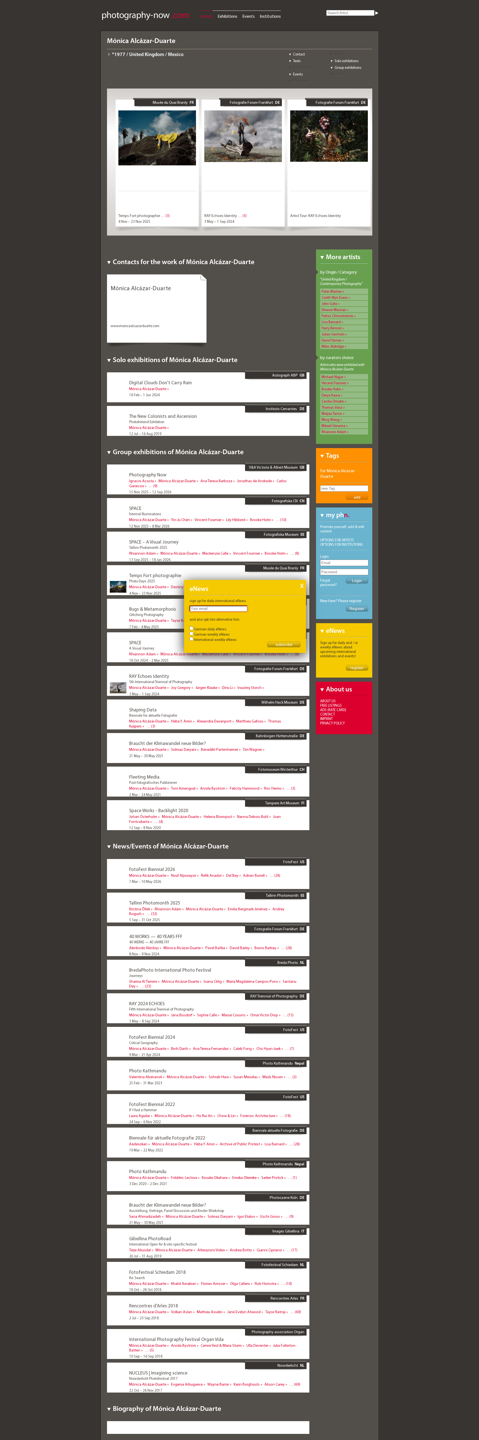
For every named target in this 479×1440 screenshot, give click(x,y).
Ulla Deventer (257, 1345)
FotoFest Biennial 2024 (152, 1037)
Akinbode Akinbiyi (144, 947)
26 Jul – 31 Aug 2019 (145, 1256)
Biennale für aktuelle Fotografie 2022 (167, 1138)
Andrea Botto (241, 1249)
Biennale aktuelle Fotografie (275, 1130)
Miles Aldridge (333, 346)
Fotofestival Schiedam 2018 (157, 1272)
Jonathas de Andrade (254, 480)
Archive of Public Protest (240, 1143)
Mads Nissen (273, 1076)
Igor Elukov (246, 1216)
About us (328, 701)
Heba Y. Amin (181, 721)
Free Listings (331, 705)
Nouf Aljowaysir (183, 875)
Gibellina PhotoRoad (150, 1238)
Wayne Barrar (218, 1384)
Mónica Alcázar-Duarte (147, 388)
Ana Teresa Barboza (216, 480)
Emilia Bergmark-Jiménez (248, 908)
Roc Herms (273, 788)
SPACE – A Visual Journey (154, 542)
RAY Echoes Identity (220, 215)
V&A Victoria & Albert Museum (273, 467)
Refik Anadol (211, 875)
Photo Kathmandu (278, 1063)
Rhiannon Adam (334, 432)
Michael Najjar (332, 377)
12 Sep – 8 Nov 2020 (145, 827)
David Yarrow (332, 340)
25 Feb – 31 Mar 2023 (145, 1083)
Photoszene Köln (284, 1197)
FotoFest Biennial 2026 (152, 869)
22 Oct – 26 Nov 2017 (145, 1390)
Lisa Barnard (331, 322)
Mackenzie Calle (215, 553)
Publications (302, 67)
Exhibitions (227, 16)
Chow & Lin (226, 1115)
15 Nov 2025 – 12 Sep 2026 (150, 492)
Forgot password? (328, 582)
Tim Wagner (252, 749)
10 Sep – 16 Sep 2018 (145, 1356)
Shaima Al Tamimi (143, 981)
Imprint (326, 718)
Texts (297, 61)
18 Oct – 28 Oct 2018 (145, 1289)
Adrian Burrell (254, 875)
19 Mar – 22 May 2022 (146, 732)
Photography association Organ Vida (278, 1334)
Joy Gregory (181, 687)
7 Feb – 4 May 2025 (144, 627)
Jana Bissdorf (181, 1014)
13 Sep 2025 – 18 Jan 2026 (149, 559)
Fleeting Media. (144, 777)
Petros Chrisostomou (337, 316)
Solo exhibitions (347, 61)
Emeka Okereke (244, 1177)
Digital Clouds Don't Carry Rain (160, 382)
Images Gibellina (285, 1231)
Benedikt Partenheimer (219, 749)
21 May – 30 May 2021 (146, 756)
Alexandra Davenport (214, 721)
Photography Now (148, 475)
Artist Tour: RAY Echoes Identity (315, 215)
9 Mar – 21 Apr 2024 (144, 1054)
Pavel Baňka (215, 947)
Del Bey (232, 875)
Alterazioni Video (211, 1249)
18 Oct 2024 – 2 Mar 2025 (149, 660)
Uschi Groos (270, 1216)
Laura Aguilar (139, 1115)
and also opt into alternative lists (215, 619)
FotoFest (290, 861)
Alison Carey (274, 1384)
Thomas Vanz (332, 407)
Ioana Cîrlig (213, 981)
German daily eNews (210, 629)
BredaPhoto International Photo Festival (170, 970)
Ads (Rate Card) (333, 710)
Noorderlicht (287, 1365)
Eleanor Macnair (334, 309)
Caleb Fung (242, 1048)
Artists (206, 16)
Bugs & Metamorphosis (152, 609)
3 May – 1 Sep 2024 (219, 221)
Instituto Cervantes (282, 408)
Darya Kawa (331, 395)
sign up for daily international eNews (218, 600)
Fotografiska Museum (281, 534)
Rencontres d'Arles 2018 (153, 1305)
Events (248, 16)
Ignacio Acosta (141, 480)
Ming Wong (330, 419)
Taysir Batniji (181, 620)
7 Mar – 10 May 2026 (145, 881)
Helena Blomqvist (218, 816)
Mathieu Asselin (210, 1311)
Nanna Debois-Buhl (252, 816)
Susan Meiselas (245, 1076)
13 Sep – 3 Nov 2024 (145, 992)
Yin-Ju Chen (180, 519)
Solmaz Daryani (183, 749)
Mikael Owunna (333, 425)
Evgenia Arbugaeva (187, 1384)
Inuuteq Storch (250, 687)
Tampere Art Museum (282, 802)
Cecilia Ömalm (333, 401)
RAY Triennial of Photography (274, 996)
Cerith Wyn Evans (335, 297)
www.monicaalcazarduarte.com (135, 326)
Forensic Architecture (257, 1115)
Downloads (301, 81)
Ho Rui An (205, 1115)
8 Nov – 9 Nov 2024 (144, 954)
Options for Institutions (341, 544)
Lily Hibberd (235, 519)
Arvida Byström (212, 788)
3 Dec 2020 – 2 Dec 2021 (148, 1183)
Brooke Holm (331, 389)
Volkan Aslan (181, 1311)
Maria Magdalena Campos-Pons (252, 981)
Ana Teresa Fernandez (211, 1048)
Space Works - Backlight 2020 (158, 810)
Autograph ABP (285, 375)
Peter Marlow (332, 291)
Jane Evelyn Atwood (244, 1311)
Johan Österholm (143, 816)
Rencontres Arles (284, 1298)
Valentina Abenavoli (145, 1076)
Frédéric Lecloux (184, 1177)
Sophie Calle (207, 1014)
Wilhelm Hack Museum (279, 702)
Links (338, 74)
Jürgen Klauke (206, 687)
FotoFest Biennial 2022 (152, 1104)
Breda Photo (287, 962)
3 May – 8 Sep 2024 (144, 1021)
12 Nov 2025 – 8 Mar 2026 (149, 526)
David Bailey (240, 947)
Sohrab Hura (219, 1076)
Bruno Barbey (265, 947)
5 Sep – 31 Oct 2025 (144, 920)
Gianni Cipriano (269, 1249)
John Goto (329, 303)
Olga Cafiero (240, 1283)
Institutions (270, 16)
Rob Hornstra (265, 1283)
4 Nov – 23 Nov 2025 (134, 221)
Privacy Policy (332, 723)
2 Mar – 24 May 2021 (145, 794)
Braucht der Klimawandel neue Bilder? (167, 743)
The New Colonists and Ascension (163, 416)
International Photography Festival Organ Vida (176, 1339)
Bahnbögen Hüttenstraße (277, 735)
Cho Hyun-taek (268, 1048)
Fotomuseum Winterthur (278, 769)
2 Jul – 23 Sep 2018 (144, 1318)
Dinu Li (227, 687)
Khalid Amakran (183, 1283)
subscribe (284, 644)
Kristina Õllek (139, 908)
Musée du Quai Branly (170, 102)
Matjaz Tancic (332, 413)
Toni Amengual (183, 788)
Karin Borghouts (247, 1384)
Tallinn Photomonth (282, 895)
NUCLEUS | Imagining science (158, 1373)
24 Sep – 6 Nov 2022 (145, 1122)
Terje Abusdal (140, 1249)
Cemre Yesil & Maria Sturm (221, 1345)
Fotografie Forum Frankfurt (251, 102)
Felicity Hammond (244, 788)
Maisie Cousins (234, 1014)
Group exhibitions (348, 67)
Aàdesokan (138, 1143)
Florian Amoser (213, 1283)
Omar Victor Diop (264, 1014)
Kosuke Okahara (215, 1177)
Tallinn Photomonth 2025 (154, 903)
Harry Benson (332, 328)
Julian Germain (333, 334)
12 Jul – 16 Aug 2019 (145, 433)
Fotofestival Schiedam (280, 1264)
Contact (299, 54)
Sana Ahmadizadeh (145, 1216)
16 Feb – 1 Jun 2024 (144, 395)
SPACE (135, 508)
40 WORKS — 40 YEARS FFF (155, 936)
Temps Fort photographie (139, 215)
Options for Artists (337, 540)
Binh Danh (179, 1048)
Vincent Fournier (334, 383)
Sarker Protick (272, 1177)
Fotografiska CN (285, 500)
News (339, 54)
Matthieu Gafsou (249, 721)
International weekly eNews (215, 639)
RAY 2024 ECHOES (147, 1003)
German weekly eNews (212, 634)
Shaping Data (143, 710)
